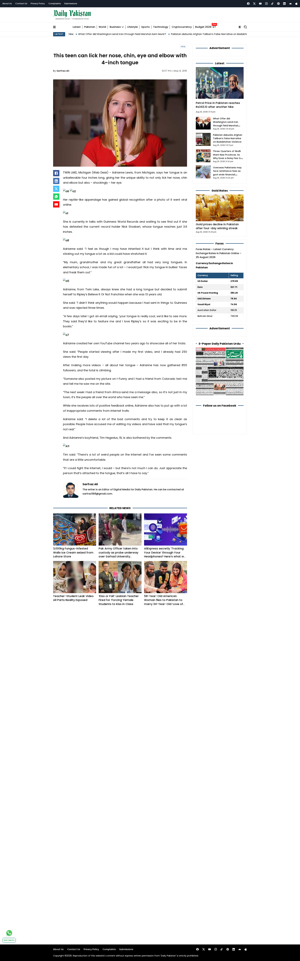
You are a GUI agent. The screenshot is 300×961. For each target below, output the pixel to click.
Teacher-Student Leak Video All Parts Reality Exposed (73, 598)
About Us (7, 3)
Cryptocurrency (182, 27)
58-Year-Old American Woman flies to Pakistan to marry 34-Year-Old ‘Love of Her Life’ (163, 602)
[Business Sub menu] (122, 27)
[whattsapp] (9, 933)
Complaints (54, 3)
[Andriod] (290, 3)
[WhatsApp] (56, 196)
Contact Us (21, 3)
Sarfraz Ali (63, 70)
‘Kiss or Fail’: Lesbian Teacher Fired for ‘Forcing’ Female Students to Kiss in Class (119, 600)
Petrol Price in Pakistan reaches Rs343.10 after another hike (218, 105)
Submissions (70, 3)
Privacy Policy (38, 3)
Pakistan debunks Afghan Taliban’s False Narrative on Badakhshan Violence (187, 34)
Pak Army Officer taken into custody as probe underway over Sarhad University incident (118, 554)
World (102, 27)
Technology (160, 27)
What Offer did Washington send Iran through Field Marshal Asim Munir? (92, 34)
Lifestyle (132, 27)
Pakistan (89, 27)
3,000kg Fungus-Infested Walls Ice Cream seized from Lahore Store (73, 552)
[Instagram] (266, 3)
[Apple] (296, 3)
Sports (145, 27)
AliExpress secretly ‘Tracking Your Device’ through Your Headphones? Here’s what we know (165, 554)
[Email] (56, 204)
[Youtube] (260, 3)
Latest (77, 27)
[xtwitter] (254, 3)
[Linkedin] (284, 3)
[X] (56, 189)
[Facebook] (248, 3)
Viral (183, 46)
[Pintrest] (278, 3)
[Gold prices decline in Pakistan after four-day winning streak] (220, 207)
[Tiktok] (272, 3)
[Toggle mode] (240, 27)
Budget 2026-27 (205, 27)
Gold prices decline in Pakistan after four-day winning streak (217, 226)
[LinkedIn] (56, 181)
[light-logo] (72, 14)
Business (115, 27)
